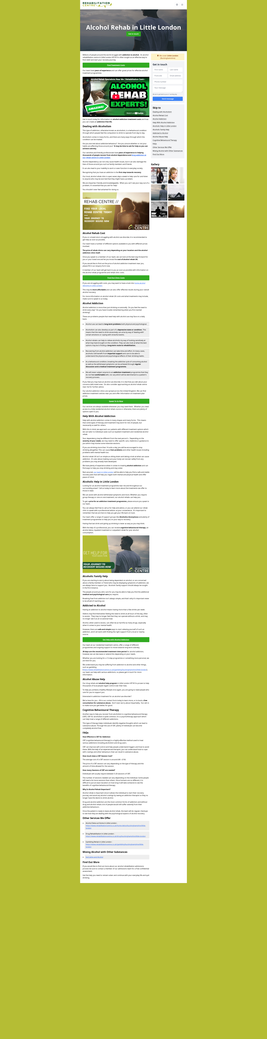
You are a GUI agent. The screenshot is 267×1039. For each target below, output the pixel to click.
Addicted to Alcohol (160, 133)
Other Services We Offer (162, 147)
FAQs (155, 144)
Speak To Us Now (116, 401)
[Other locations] (177, 5)
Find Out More (158, 154)
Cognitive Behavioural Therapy (165, 140)
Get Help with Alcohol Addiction (116, 639)
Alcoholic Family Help (161, 129)
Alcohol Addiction (159, 119)
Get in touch (133, 34)
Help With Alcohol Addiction (164, 122)
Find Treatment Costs (116, 65)
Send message (168, 99)
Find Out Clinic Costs (116, 278)
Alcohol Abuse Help (160, 137)
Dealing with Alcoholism (162, 112)
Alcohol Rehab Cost (160, 115)
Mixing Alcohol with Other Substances (168, 151)
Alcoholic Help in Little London (164, 126)
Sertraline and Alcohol (94, 857)
